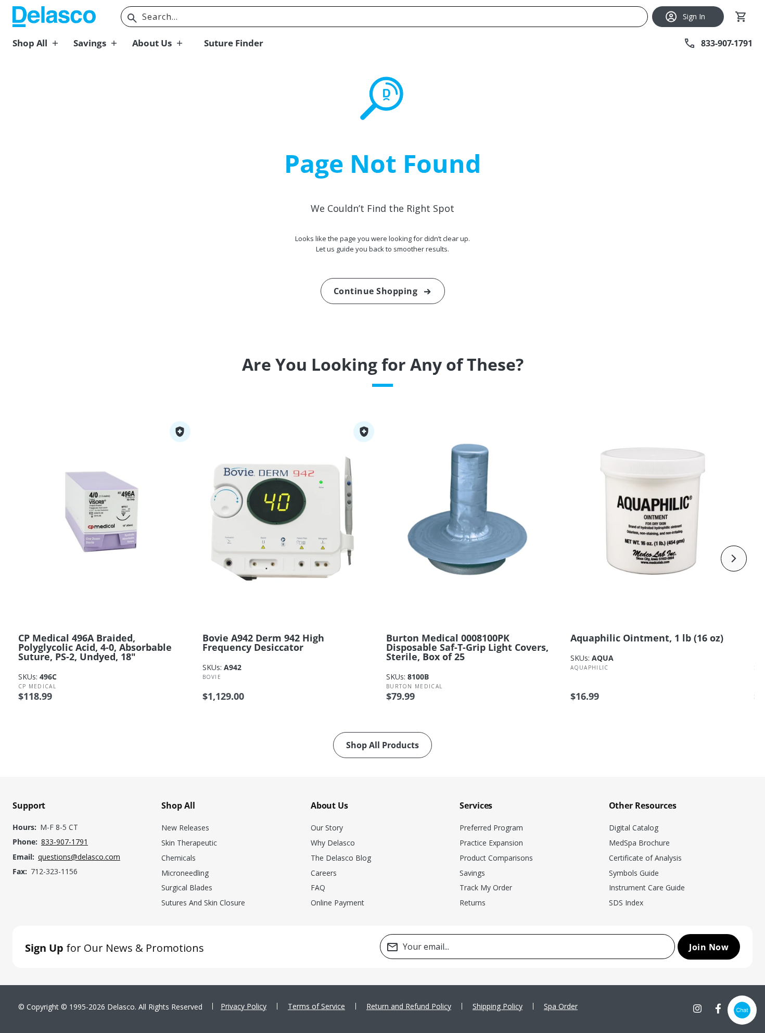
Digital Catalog (633, 828)
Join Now (709, 947)
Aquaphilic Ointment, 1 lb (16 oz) (646, 638)
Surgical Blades (186, 887)
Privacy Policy (243, 1006)
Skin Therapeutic (189, 843)
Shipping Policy (497, 1006)
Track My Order (486, 887)
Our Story (327, 828)
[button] (42, 43)
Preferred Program (491, 828)
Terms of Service (316, 1006)
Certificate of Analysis (645, 858)
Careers (324, 873)
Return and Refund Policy (408, 1006)
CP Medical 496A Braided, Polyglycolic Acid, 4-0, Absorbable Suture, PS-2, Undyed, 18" (95, 647)
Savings (472, 873)
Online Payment (337, 903)
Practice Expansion (491, 843)
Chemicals (178, 858)
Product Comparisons (496, 858)
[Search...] (132, 18)
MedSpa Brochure (639, 843)
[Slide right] (734, 559)
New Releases (185, 828)
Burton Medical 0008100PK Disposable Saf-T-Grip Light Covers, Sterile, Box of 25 (467, 647)
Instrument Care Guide (647, 887)
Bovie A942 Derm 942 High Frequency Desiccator (263, 642)
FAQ (318, 887)
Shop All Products (382, 745)
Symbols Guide (634, 873)
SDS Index (626, 903)
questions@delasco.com (79, 857)
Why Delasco (333, 843)
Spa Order (561, 1006)
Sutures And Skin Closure (203, 903)
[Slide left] (31, 559)
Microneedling (185, 873)
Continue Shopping (376, 291)
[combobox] (384, 16)
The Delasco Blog (341, 858)
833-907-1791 (64, 842)
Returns (473, 903)
